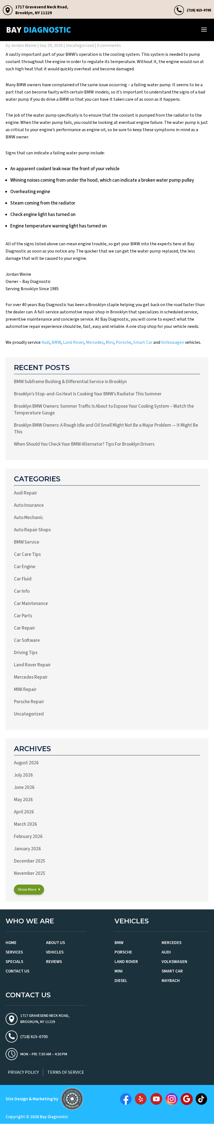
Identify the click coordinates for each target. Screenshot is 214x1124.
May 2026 (23, 799)
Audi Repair (25, 493)
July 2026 (23, 775)
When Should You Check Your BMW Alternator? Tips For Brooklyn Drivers (84, 444)
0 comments (109, 45)
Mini (110, 342)
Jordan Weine (24, 45)
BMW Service (26, 542)
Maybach (171, 981)
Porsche (123, 342)
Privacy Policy (23, 1072)
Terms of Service (65, 1072)
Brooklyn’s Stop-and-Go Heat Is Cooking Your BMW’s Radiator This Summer (88, 394)
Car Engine (24, 566)
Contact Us (17, 971)
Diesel (121, 981)
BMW (56, 342)
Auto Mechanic (28, 517)
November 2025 (29, 873)
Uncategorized (80, 45)
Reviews (54, 962)
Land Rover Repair (32, 665)
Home (11, 943)
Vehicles (55, 952)
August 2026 (26, 763)
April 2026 (24, 812)
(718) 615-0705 (199, 10)
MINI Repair (25, 689)
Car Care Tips (27, 554)
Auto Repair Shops (32, 530)
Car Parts (23, 616)
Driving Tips (25, 652)
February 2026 (28, 836)
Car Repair (24, 628)
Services (14, 952)
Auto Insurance (29, 505)
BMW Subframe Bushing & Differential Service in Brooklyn (70, 381)
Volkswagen (172, 342)
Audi (46, 342)
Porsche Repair (29, 701)
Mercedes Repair (31, 677)
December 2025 (29, 861)
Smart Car (142, 342)
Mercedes (95, 342)
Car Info (22, 591)
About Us (55, 943)
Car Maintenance (31, 603)
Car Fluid (22, 579)
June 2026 (24, 787)
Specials (14, 962)
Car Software (27, 640)
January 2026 (27, 849)
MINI (119, 971)
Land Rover (73, 342)
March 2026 (25, 824)
